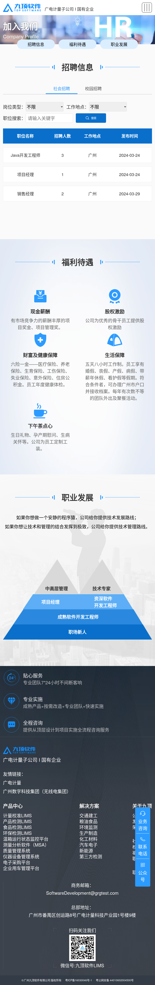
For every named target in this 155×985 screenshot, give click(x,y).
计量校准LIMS (17, 815)
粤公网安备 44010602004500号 (115, 980)
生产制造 (88, 833)
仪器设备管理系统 (21, 856)
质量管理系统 (16, 850)
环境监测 (88, 827)
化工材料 (88, 839)
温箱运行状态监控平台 (25, 839)
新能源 (86, 850)
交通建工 (88, 815)
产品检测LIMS (17, 821)
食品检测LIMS (17, 827)
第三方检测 (90, 856)
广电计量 (12, 782)
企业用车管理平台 (21, 868)
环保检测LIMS (17, 833)
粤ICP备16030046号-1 (78, 980)
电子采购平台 (16, 862)
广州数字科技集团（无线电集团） (37, 791)
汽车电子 (88, 845)
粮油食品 (88, 821)
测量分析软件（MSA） (26, 845)
